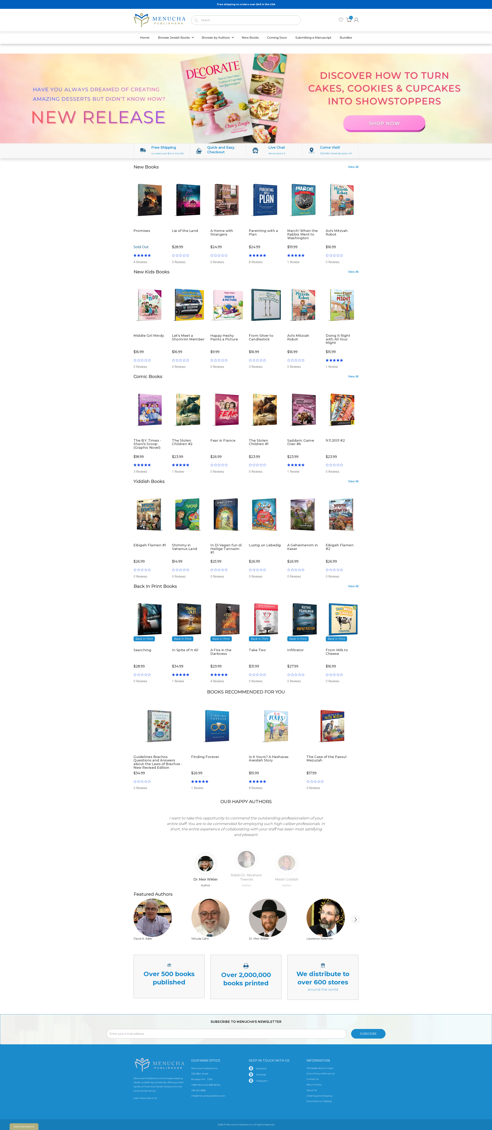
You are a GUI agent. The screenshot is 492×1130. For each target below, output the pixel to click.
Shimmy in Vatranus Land (184, 547)
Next (352, 826)
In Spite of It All (185, 650)
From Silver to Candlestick (261, 337)
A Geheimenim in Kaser (302, 547)
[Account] (356, 20)
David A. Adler (143, 938)
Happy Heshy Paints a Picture (224, 337)
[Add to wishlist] (163, 179)
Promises (142, 231)
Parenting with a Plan (263, 232)
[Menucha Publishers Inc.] (159, 19)
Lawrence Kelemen (320, 938)
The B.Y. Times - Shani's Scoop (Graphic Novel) (147, 444)
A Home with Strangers (221, 232)
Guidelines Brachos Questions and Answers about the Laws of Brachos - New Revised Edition (158, 762)
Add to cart (188, 256)
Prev (139, 826)
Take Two (257, 650)
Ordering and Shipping (319, 1095)
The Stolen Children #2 (182, 442)
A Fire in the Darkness (221, 652)
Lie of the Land (185, 231)
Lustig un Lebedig (265, 545)
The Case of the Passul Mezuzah (327, 758)
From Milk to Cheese (337, 652)
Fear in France (222, 440)
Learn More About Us (145, 1098)
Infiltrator (295, 650)
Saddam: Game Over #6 (300, 442)
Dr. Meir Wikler (259, 938)
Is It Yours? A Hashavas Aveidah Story (269, 758)
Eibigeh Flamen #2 (340, 547)
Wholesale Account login (320, 1068)
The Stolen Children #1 (259, 442)
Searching (142, 650)
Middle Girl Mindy (149, 335)
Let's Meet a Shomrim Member (188, 337)
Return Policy (314, 1084)
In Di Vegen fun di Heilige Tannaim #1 (226, 548)
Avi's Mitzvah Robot (337, 232)
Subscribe (368, 1033)
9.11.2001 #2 (335, 440)
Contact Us (313, 1079)
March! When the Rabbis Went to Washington (302, 234)
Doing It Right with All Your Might (338, 339)
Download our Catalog (319, 1101)
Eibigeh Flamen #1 (150, 545)
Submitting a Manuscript (321, 1073)
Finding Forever (205, 757)
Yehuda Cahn (200, 938)
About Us (312, 1090)
